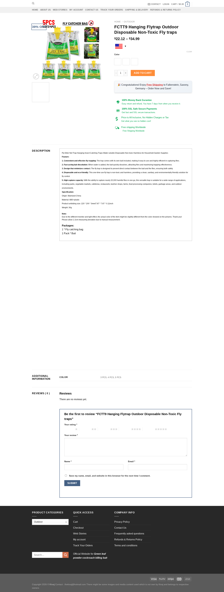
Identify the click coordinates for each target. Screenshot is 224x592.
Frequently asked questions (129, 533)
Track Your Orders (111, 10)
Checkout (78, 527)
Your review (71, 435)
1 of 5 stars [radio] (69, 429)
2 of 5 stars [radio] (85, 429)
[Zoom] (36, 76)
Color (116, 54)
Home (35, 10)
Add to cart (143, 73)
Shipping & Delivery (136, 10)
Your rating (70, 424)
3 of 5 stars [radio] (104, 429)
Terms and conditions (125, 545)
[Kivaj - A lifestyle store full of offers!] (112, 3)
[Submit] (65, 555)
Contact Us (91, 10)
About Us (45, 10)
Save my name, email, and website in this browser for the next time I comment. (109, 476)
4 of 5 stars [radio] (125, 429)
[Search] (33, 3)
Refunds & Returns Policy (165, 10)
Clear (189, 52)
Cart (75, 522)
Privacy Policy (122, 522)
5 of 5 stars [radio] (148, 429)
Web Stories (60, 10)
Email (131, 461)
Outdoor (129, 22)
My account (76, 10)
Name (67, 461)
